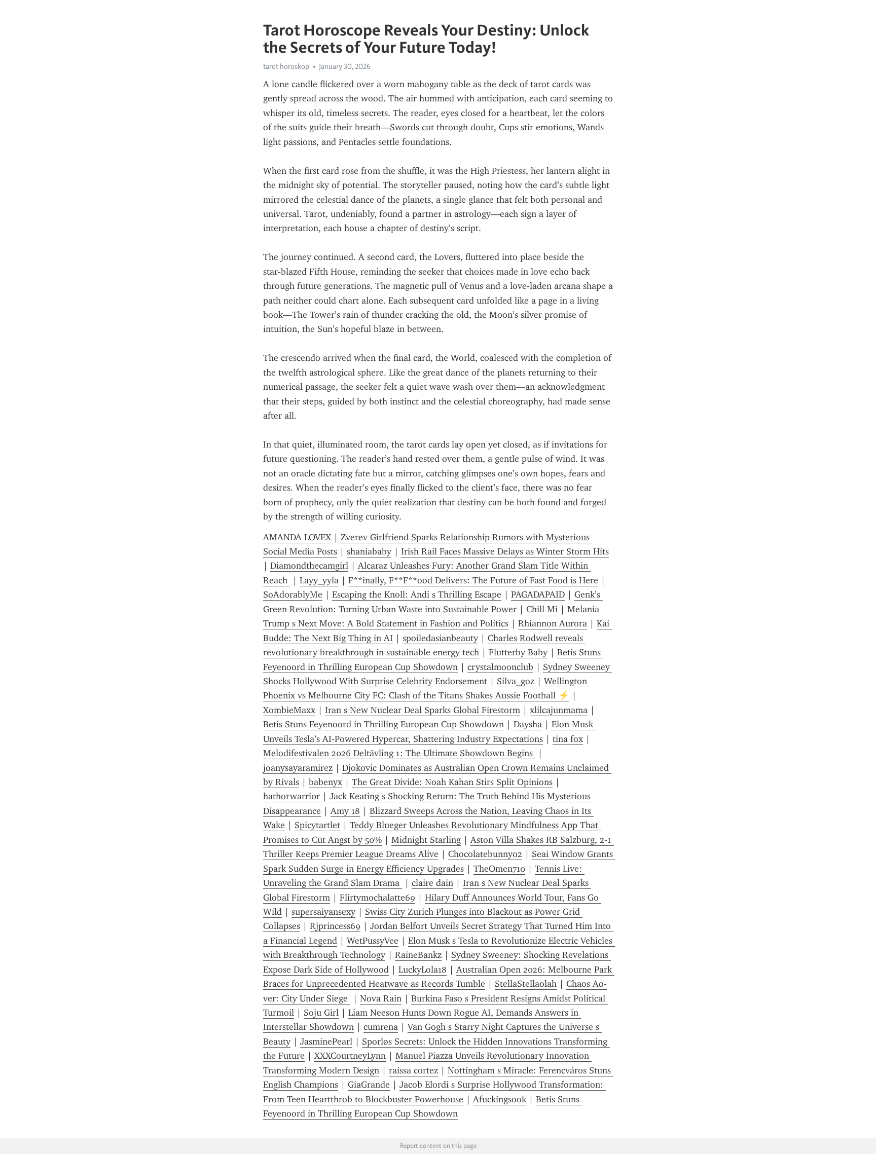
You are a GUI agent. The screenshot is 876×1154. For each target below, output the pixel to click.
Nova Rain (381, 998)
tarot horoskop (286, 66)
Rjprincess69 (335, 926)
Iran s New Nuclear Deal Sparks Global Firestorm (422, 710)
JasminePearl (326, 1041)
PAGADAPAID (538, 594)
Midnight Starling (426, 839)
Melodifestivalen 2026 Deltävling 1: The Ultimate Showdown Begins (399, 753)
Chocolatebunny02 (485, 854)
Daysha (528, 724)
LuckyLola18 (422, 969)
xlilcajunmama (559, 710)
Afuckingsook (499, 1099)
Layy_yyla (319, 580)
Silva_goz (515, 681)
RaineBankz (418, 954)
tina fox (568, 738)
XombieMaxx (289, 710)
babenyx (325, 782)
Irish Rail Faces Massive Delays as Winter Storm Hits (505, 551)
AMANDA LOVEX (297, 537)
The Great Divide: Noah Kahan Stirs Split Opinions (452, 782)
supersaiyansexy (323, 911)
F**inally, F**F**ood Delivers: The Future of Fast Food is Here (473, 580)
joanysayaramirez (298, 767)
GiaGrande (369, 1084)
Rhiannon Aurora (552, 623)
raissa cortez (413, 1070)
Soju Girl (321, 1012)
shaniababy (369, 551)
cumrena (380, 1026)
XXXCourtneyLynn (350, 1055)
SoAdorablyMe (292, 594)
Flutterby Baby (518, 652)
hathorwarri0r (291, 796)
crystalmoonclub (500, 667)
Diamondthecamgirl (309, 565)
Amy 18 (345, 810)
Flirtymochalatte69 (377, 897)
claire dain (432, 882)
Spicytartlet (317, 825)
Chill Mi (542, 609)
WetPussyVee (372, 940)
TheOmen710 (499, 868)
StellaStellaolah (526, 983)
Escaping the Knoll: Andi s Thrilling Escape (416, 594)
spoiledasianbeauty (440, 638)
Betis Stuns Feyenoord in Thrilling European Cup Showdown (383, 724)
